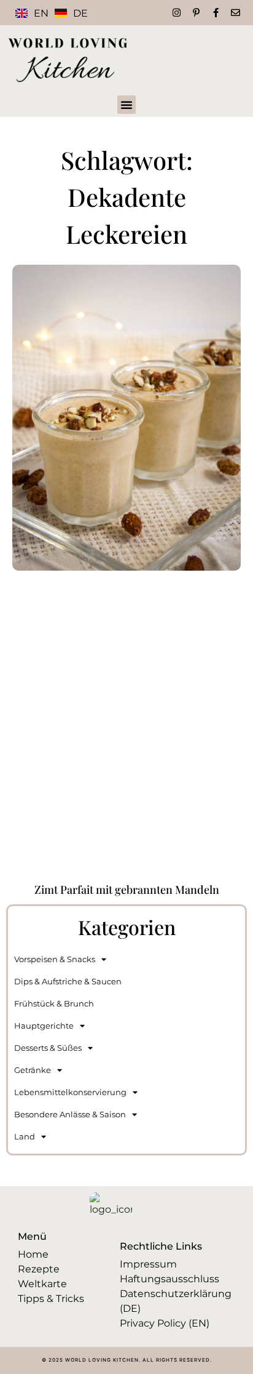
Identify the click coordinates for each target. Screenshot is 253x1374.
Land (24, 1136)
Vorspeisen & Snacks (54, 959)
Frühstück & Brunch (54, 1003)
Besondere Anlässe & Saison (70, 1114)
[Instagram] (176, 12)
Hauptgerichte (44, 1025)
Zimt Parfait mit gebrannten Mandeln (126, 889)
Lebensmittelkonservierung (70, 1092)
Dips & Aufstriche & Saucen (68, 981)
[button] (126, 104)
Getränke (32, 1070)
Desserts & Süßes (48, 1048)
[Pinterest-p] (196, 12)
